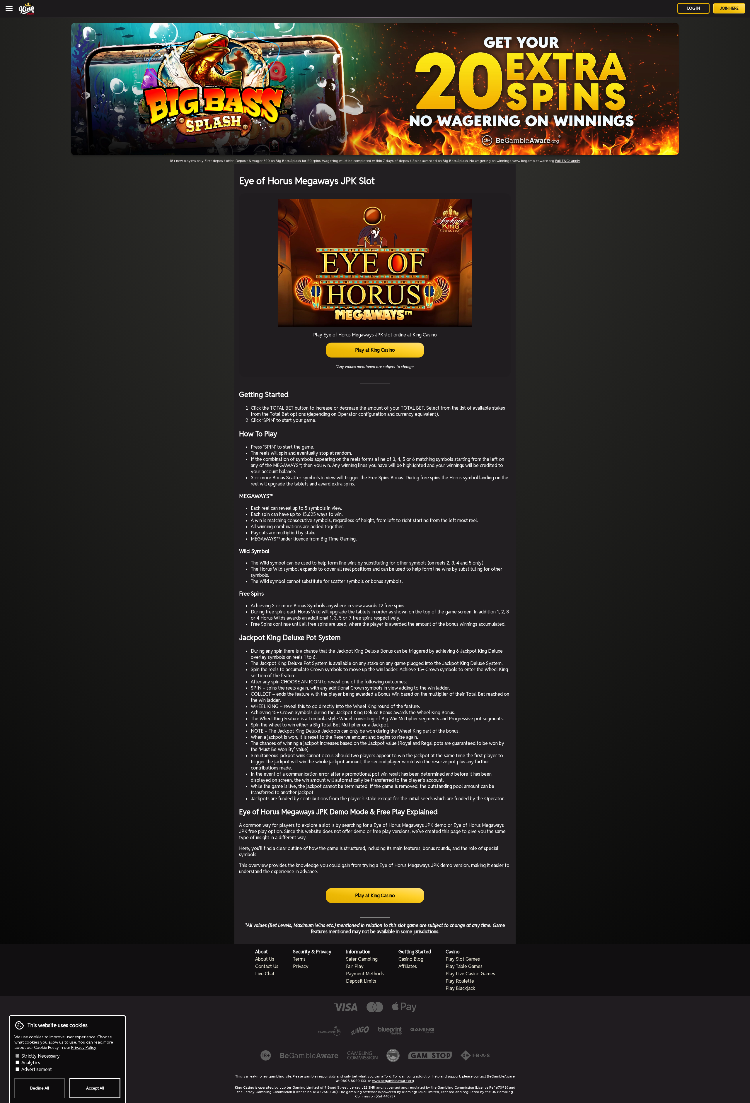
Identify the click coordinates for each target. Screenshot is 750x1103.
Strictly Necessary (40, 1056)
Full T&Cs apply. (567, 160)
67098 (501, 1087)
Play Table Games (464, 966)
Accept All (95, 1088)
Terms (299, 959)
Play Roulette (460, 981)
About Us (264, 959)
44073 (388, 1096)
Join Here (729, 8)
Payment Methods (365, 974)
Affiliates (407, 966)
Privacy (300, 966)
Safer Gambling (362, 959)
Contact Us (266, 966)
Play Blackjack (460, 988)
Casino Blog (410, 959)
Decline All (39, 1088)
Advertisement (36, 1069)
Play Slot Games (463, 959)
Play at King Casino (375, 350)
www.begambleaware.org (393, 1080)
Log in (693, 8)
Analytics (30, 1063)
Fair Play (355, 966)
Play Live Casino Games (470, 974)
